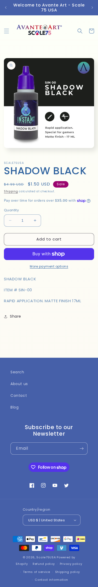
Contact (18, 395)
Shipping (11, 191)
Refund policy (44, 564)
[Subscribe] (81, 448)
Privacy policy (71, 564)
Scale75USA (46, 557)
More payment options (49, 266)
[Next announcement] (92, 7)
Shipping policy (67, 572)
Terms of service (36, 572)
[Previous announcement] (5, 7)
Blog (14, 407)
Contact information (51, 580)
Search (17, 372)
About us (19, 383)
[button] (6, 31)
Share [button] (15, 316)
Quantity (11, 210)
